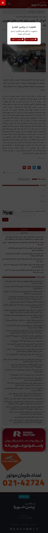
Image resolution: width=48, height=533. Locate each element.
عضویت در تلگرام (16, 39)
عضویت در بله (30, 39)
